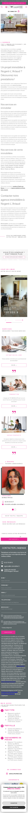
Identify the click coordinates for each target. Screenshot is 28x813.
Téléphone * (6, 599)
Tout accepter (14, 807)
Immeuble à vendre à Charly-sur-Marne (14, 717)
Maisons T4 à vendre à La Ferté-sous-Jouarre (15, 759)
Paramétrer (13, 803)
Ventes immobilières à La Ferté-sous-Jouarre (16, 732)
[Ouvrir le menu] (26, 7)
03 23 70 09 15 (8, 562)
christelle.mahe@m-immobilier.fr (14, 504)
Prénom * (5, 585)
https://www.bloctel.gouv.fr (8, 681)
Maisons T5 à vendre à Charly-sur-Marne (15, 749)
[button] (22, 320)
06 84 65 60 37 (9, 502)
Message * (5, 607)
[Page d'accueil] (14, 7)
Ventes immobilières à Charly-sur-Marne (15, 729)
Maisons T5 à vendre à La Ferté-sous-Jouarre (15, 752)
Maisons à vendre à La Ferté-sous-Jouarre (15, 720)
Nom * (3, 578)
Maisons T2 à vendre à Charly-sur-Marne (15, 743)
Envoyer (8, 632)
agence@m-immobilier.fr (12, 566)
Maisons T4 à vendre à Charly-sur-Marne (15, 746)
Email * (4, 592)
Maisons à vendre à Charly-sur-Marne (14, 714)
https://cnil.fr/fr (20, 666)
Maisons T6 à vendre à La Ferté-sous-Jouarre (15, 756)
